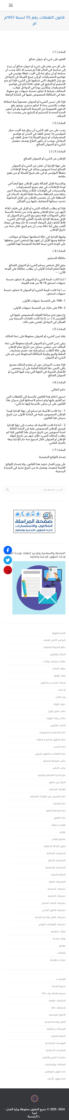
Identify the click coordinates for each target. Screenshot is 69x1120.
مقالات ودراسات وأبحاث (54, 661)
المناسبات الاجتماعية (55, 1050)
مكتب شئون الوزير (56, 711)
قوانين (62, 832)
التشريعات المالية (57, 882)
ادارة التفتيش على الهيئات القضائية (47, 796)
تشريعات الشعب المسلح (53, 903)
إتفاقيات (61, 953)
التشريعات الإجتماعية (55, 867)
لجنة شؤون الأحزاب (56, 1079)
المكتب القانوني (57, 725)
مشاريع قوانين (58, 839)
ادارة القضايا (59, 803)
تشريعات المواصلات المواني (52, 924)
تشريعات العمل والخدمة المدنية (50, 917)
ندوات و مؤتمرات (57, 960)
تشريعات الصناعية (56, 896)
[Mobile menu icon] (11, 5)
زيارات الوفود (59, 676)
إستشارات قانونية (57, 1000)
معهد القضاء (59, 668)
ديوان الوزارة (59, 704)
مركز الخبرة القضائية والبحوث (51, 775)
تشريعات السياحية (56, 889)
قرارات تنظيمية (58, 931)
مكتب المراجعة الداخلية (54, 761)
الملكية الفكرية (58, 874)
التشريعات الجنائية (56, 860)
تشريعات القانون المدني (53, 910)
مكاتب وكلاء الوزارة (56, 718)
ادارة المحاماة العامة (55, 811)
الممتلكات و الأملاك (56, 1029)
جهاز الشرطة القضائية (54, 647)
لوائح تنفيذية (59, 938)
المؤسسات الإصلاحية (55, 1043)
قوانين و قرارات (58, 825)
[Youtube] (8, 570)
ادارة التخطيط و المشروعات (52, 732)
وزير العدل (60, 697)
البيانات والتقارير (57, 654)
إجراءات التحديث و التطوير (53, 683)
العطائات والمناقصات (55, 1064)
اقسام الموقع (58, 633)
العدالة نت (60, 979)
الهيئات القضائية (57, 789)
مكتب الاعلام (59, 768)
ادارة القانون (59, 818)
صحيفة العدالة (58, 986)
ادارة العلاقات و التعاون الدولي (50, 754)
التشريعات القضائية (56, 853)
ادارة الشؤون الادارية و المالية (51, 739)
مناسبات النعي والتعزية (53, 1057)
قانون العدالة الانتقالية (54, 846)
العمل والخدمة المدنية (55, 1022)
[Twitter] (8, 560)
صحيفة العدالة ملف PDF (53, 993)
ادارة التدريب (59, 747)
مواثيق (62, 946)
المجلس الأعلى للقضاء (54, 640)
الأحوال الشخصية (57, 1015)
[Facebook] (8, 550)
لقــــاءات (61, 690)
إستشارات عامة (58, 1008)
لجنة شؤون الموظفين (55, 1071)
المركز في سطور (57, 782)
